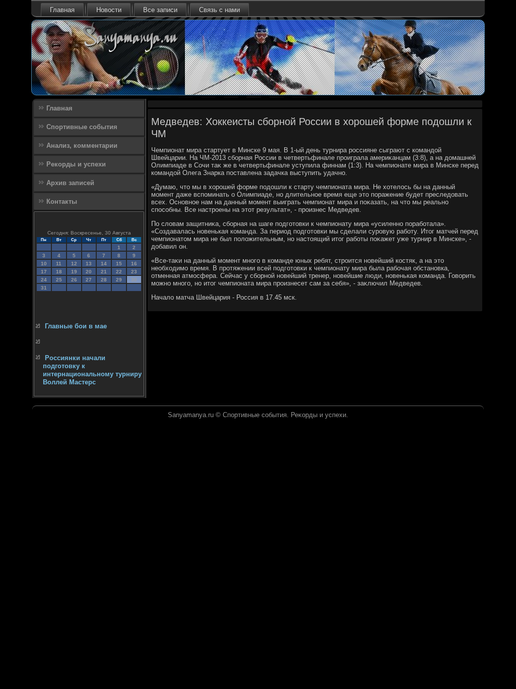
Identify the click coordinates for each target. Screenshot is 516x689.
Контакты (61, 201)
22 (119, 271)
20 (89, 271)
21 (104, 271)
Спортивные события (81, 127)
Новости (108, 10)
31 (44, 288)
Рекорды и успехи (76, 164)
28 (104, 279)
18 (59, 271)
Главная (62, 10)
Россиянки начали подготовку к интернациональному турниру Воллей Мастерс (92, 370)
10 (44, 263)
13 (89, 263)
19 (74, 271)
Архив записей (70, 183)
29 (119, 279)
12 (74, 263)
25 (59, 279)
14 (104, 263)
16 (134, 263)
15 (119, 263)
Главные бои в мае (76, 326)
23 (134, 271)
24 (44, 279)
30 (134, 279)
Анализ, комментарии (81, 145)
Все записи (160, 10)
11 (58, 263)
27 (89, 279)
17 (44, 271)
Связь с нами (219, 10)
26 (74, 279)
